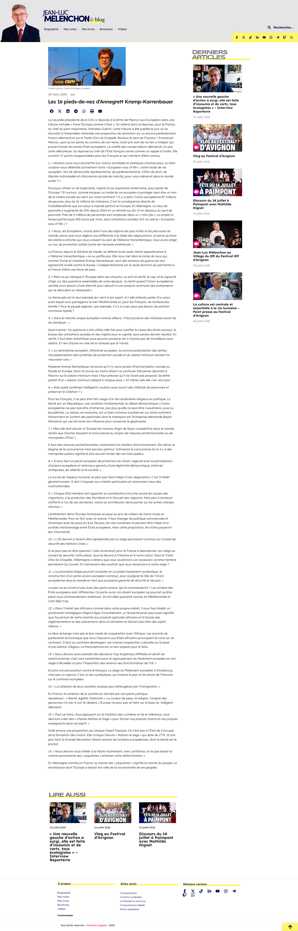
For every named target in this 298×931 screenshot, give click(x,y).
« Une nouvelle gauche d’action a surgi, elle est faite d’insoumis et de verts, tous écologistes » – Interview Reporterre (67, 846)
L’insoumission (128, 893)
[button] (51, 111)
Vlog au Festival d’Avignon (109, 835)
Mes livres (88, 29)
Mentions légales (97, 925)
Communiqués (65, 915)
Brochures (106, 29)
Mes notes (70, 29)
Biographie (51, 29)
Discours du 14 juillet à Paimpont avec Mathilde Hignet (156, 839)
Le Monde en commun (133, 901)
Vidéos (122, 29)
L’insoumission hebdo (132, 905)
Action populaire (129, 909)
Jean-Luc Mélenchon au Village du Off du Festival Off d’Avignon (216, 256)
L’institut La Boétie (131, 897)
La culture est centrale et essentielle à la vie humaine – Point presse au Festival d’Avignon (216, 309)
